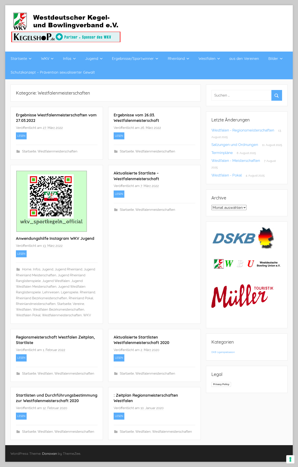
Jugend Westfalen (56, 281)
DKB (213, 352)
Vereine (78, 304)
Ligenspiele (69, 292)
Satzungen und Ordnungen (234, 144)
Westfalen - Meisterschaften (235, 160)
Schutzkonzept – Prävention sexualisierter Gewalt (53, 72)
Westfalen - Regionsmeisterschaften (242, 130)
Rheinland (176, 58)
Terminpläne (222, 152)
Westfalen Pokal (28, 315)
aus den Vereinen (244, 58)
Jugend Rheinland (68, 269)
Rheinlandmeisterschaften (36, 304)
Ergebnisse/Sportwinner (133, 58)
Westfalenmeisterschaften (57, 151)
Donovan (49, 453)
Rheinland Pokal (81, 298)
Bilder (273, 58)
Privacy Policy (221, 384)
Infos (67, 58)
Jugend (91, 58)
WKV (45, 58)
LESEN (21, 135)
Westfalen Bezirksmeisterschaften (58, 309)
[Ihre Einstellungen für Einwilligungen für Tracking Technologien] (290, 459)
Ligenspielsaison (226, 352)
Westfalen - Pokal (226, 175)
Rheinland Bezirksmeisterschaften (41, 298)
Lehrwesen (50, 292)
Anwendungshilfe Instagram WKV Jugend (55, 238)
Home (26, 269)
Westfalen (207, 58)
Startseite (19, 58)
